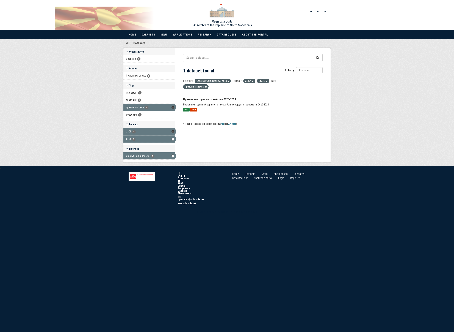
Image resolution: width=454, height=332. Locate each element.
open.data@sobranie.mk (179, 199)
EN (324, 11)
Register (295, 178)
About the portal (255, 34)
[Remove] (228, 81)
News (164, 34)
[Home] (127, 43)
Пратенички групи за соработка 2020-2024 (209, 99)
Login (281, 178)
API (222, 124)
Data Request (227, 34)
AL (318, 11)
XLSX (186, 110)
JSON (193, 110)
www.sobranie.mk (179, 203)
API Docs (232, 124)
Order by (289, 70)
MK (310, 11)
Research (205, 34)
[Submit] (318, 58)
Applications (182, 34)
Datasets (148, 34)
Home (132, 34)
